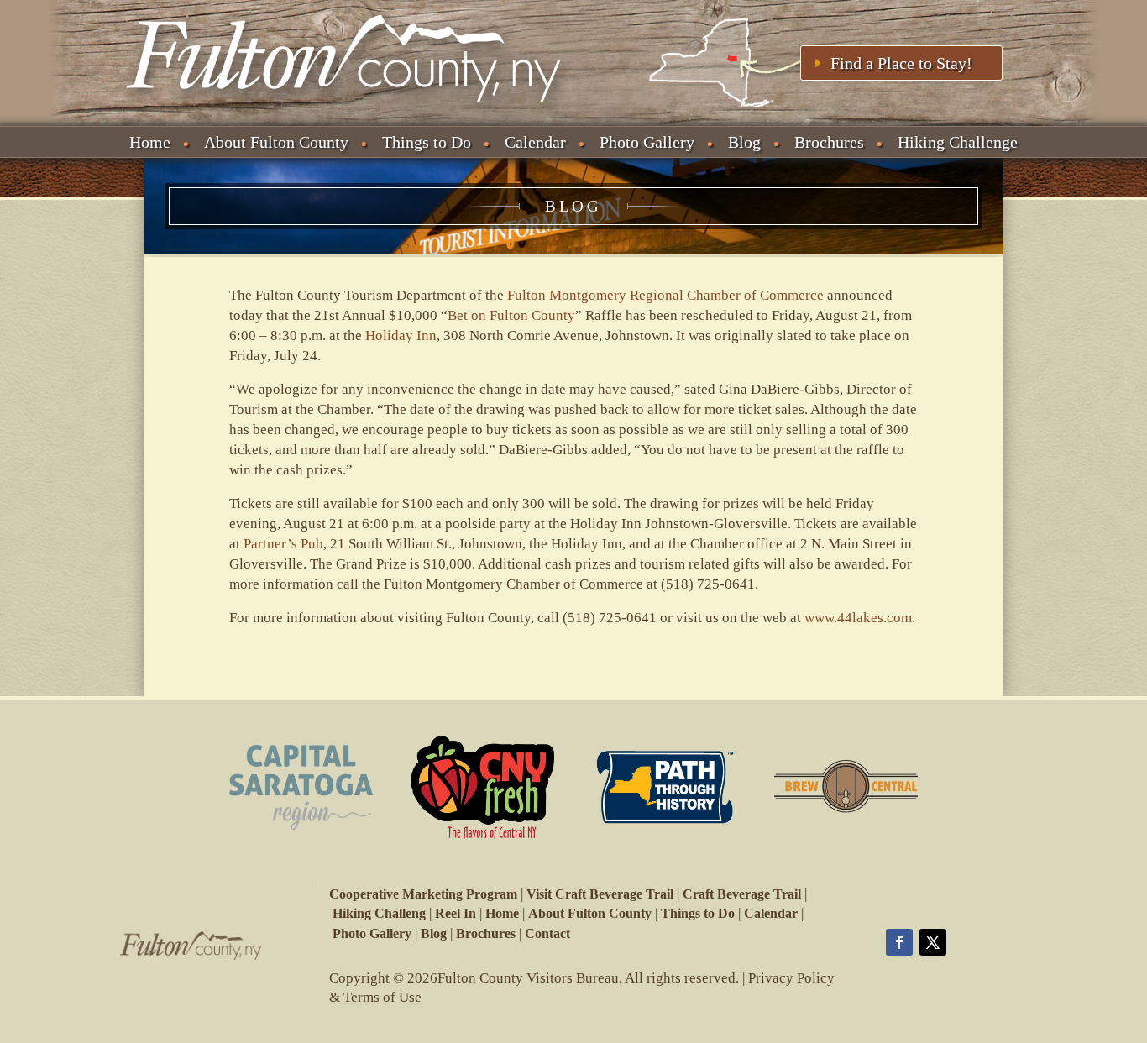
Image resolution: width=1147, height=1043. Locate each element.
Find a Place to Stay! (901, 63)
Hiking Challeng (379, 913)
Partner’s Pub (283, 544)
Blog (744, 142)
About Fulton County (276, 142)
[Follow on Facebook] (899, 942)
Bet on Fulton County (511, 315)
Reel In (455, 913)
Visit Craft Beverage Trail (599, 894)
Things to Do (426, 142)
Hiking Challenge (958, 142)
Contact (547, 933)
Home (149, 142)
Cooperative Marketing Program (423, 894)
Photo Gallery (647, 142)
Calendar (535, 142)
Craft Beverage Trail (742, 894)
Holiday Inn (401, 335)
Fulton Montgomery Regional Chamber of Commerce (665, 295)
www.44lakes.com (858, 618)
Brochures (829, 142)
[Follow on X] (932, 942)
